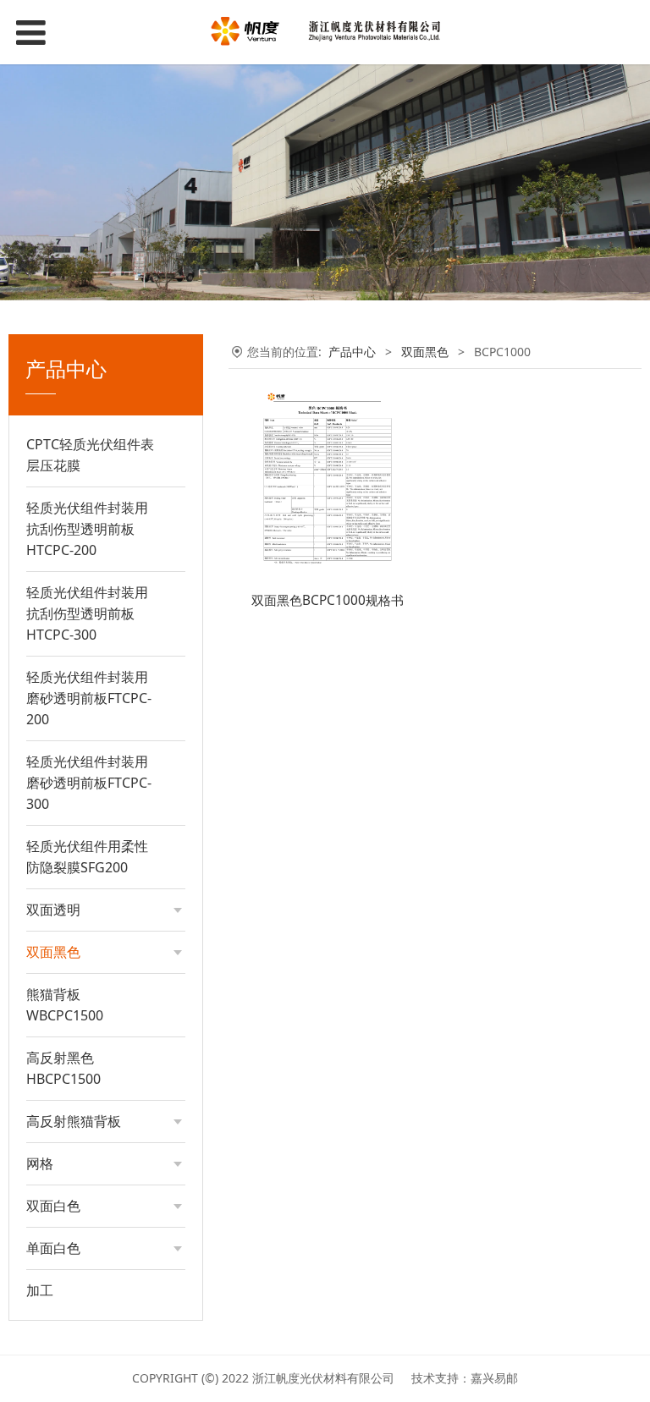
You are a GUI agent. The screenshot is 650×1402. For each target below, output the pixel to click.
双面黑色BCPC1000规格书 (327, 600)
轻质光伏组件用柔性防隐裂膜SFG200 (87, 857)
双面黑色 (425, 352)
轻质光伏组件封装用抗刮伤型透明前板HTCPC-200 (87, 528)
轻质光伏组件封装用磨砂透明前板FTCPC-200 (88, 698)
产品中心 (352, 352)
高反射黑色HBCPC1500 (63, 1068)
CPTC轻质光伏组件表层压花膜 (90, 455)
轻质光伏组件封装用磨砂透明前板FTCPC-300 (88, 782)
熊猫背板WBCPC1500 (64, 1005)
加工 (39, 1290)
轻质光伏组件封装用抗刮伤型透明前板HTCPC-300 (87, 613)
